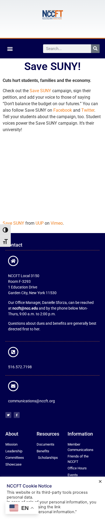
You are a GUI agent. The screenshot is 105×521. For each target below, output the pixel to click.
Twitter (87, 110)
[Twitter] (8, 415)
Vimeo (57, 223)
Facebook (62, 110)
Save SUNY (40, 90)
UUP (40, 223)
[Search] (95, 48)
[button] (9, 48)
